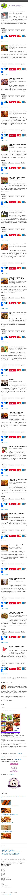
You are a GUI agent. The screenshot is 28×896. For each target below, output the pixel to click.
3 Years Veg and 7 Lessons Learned (17, 12)
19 (15, 677)
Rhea (11, 13)
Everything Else (19, 282)
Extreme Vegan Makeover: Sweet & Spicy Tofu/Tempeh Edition (18, 480)
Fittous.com (19, 753)
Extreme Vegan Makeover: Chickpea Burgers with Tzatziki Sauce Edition (17, 346)
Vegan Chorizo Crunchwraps (7, 848)
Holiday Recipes (12, 616)
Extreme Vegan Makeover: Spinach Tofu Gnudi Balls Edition (18, 111)
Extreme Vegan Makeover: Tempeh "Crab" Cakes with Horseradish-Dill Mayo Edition (16, 278)
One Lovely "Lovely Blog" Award (16, 646)
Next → (14, 678)
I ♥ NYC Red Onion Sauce (7, 831)
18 (13, 677)
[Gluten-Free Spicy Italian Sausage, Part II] (6, 821)
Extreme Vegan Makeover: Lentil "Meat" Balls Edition (18, 145)
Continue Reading (4, 41)
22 (21, 677)
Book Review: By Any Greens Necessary (18, 446)
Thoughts (20, 13)
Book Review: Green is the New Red (17, 211)
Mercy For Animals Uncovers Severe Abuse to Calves (17, 579)
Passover (17, 616)
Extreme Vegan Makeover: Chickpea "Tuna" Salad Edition (17, 178)
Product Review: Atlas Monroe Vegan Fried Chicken (12, 851)
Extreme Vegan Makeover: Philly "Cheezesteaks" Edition (16, 545)
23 (23, 677)
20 (17, 677)
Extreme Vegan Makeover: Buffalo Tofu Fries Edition (17, 45)
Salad (23, 181)
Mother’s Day (12, 379)
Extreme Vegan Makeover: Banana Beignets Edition (16, 79)
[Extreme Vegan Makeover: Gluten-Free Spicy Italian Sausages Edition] (6, 804)
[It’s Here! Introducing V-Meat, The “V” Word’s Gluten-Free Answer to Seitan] (6, 813)
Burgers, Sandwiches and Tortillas (16, 180)
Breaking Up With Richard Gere (8, 822)
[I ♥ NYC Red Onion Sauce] (6, 838)
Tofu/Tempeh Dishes (12, 114)
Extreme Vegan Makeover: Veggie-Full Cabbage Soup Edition (17, 244)
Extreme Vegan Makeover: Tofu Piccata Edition (17, 312)
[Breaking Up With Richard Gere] (6, 829)
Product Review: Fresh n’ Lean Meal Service (10, 854)
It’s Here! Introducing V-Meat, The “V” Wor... (10, 805)
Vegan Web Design (7, 894)
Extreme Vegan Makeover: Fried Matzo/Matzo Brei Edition (16, 613)
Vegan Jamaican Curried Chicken (8, 850)
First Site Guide (18, 759)
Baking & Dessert (22, 81)
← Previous (4, 677)
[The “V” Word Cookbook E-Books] (10, 732)
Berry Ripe (12, 774)
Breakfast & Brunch (23, 615)
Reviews (20, 212)
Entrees (20, 113)
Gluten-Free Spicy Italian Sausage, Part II (10, 814)
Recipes (13, 48)
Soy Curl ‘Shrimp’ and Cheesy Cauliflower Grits (11, 853)
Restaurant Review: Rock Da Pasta (16, 513)
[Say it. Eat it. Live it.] (14, 8)
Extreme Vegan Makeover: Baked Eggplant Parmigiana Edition (16, 413)
